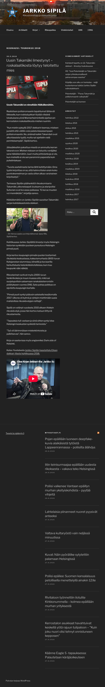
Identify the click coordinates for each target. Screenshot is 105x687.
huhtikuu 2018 (71, 184)
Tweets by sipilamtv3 (15, 433)
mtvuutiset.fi (53, 433)
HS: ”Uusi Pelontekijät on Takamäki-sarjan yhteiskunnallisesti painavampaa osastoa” (81, 74)
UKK (80, 30)
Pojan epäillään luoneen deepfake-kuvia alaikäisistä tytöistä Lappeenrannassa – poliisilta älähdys (70, 443)
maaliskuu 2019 (72, 169)
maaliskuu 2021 (72, 138)
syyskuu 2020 (71, 143)
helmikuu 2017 (71, 199)
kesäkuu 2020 (71, 148)
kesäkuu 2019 (71, 164)
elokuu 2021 (70, 128)
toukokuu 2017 (72, 194)
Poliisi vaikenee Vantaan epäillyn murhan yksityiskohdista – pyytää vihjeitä (67, 490)
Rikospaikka (50, 30)
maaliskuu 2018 (72, 189)
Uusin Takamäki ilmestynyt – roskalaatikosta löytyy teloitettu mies (32, 65)
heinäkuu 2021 (71, 133)
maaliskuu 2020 (72, 153)
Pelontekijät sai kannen (75, 101)
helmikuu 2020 (72, 158)
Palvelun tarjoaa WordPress (18, 680)
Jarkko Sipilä (44, 11)
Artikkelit (23, 30)
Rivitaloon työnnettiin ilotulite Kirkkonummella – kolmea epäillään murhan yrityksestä (69, 602)
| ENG (90, 30)
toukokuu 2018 (72, 179)
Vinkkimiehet (67, 30)
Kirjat (35, 30)
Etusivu (10, 30)
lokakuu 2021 (71, 123)
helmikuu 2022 (71, 118)
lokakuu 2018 (71, 174)
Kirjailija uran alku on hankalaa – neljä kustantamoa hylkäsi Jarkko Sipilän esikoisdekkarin (81, 85)
